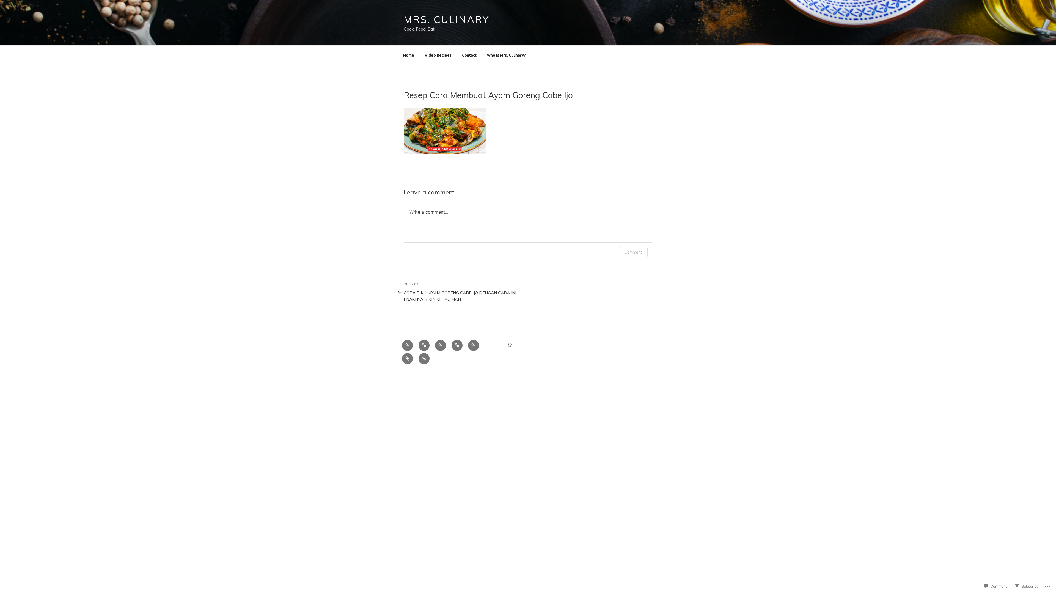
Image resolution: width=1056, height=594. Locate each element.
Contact (469, 55)
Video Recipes (438, 55)
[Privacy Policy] (424, 345)
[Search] (407, 358)
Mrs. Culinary (446, 19)
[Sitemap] (473, 345)
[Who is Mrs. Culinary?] (407, 345)
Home (408, 55)
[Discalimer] (440, 345)
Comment (633, 252)
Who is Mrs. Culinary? (506, 55)
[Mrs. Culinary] (457, 345)
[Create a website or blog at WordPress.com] (510, 345)
